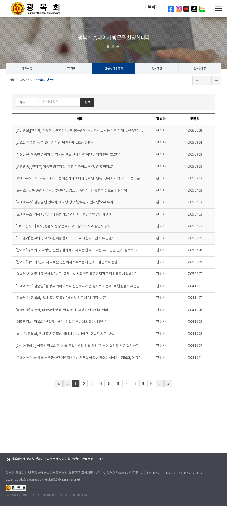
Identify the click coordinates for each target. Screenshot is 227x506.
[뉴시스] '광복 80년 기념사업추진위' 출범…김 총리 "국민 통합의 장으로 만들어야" (72, 190)
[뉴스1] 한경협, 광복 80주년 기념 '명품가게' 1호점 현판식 (55, 143)
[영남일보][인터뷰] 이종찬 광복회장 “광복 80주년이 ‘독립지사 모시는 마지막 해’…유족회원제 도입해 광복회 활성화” (80, 131)
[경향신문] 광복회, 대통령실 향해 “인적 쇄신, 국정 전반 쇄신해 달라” (62, 310)
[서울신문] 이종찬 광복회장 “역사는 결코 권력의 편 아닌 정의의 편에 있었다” (68, 154)
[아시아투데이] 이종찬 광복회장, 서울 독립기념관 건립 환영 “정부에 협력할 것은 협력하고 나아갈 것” (80, 346)
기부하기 (151, 7)
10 (151, 383)
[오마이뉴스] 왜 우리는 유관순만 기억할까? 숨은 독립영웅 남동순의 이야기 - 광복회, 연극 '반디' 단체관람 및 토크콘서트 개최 (80, 358)
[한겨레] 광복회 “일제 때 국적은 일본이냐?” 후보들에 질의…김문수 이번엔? (67, 262)
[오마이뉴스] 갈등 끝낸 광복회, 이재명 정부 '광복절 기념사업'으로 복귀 (64, 202)
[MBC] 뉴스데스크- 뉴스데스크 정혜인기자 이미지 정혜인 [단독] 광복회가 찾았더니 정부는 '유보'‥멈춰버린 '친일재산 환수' (80, 178)
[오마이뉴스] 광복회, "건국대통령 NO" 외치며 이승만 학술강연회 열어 (64, 214)
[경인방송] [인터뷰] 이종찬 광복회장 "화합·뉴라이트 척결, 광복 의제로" (65, 167)
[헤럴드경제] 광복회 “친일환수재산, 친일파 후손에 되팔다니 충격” (61, 322)
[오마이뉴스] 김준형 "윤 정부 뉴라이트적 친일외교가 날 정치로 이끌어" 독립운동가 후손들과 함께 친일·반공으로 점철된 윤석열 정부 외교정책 (80, 286)
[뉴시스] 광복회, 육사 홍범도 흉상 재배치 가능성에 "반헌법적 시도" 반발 (65, 334)
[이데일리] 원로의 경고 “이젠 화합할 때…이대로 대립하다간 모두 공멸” (64, 238)
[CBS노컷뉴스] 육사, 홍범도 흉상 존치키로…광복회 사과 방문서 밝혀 (63, 226)
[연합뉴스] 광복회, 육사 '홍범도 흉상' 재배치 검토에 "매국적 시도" (61, 298)
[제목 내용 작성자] (27, 102)
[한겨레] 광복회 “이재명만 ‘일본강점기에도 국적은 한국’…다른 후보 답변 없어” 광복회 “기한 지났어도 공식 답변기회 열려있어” (80, 250)
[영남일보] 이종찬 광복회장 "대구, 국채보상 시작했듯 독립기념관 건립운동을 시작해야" (76, 274)
